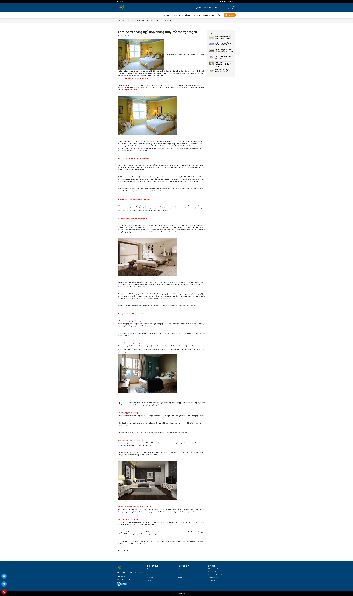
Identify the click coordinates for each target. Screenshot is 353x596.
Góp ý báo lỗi (211, 580)
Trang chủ (167, 15)
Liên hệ (214, 15)
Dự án (193, 15)
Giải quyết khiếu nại (213, 577)
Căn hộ (181, 15)
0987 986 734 (231, 9)
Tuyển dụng (206, 15)
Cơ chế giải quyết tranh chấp (215, 575)
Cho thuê (180, 577)
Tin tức (199, 15)
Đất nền (187, 15)
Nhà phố (174, 15)
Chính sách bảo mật (213, 569)
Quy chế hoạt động (213, 572)
